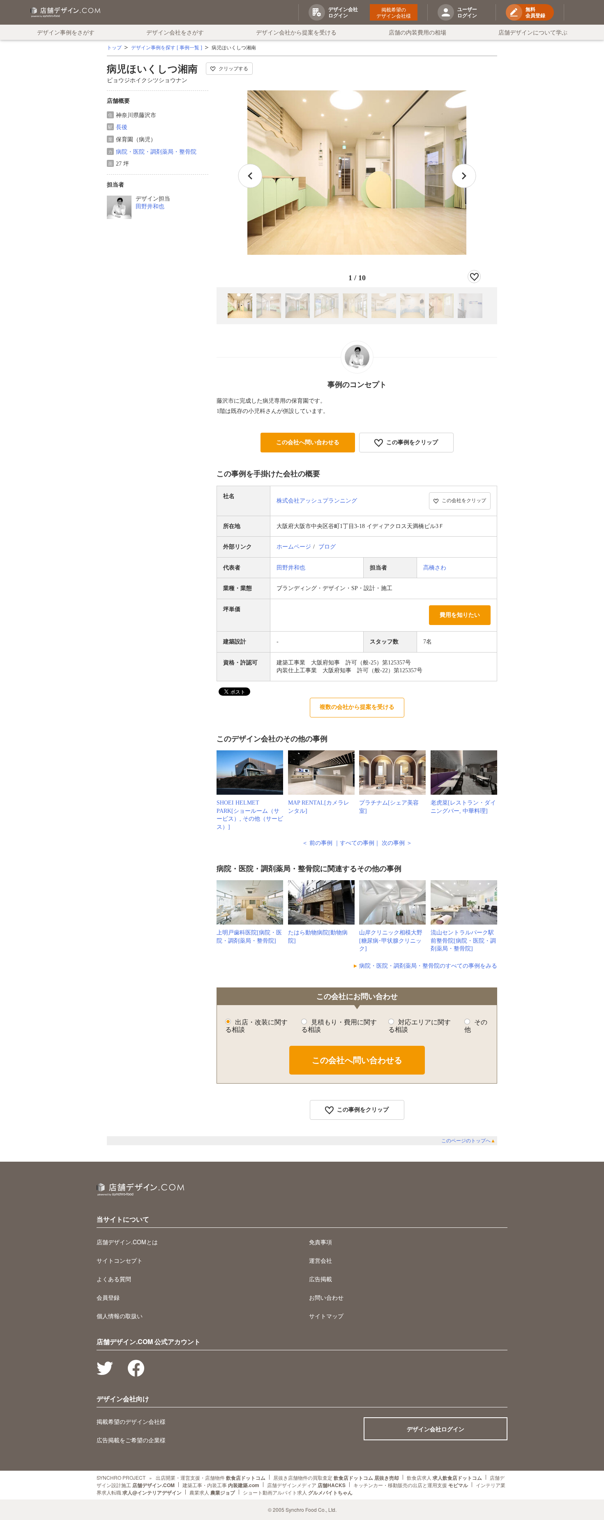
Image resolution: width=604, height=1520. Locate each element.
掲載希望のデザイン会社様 (393, 12)
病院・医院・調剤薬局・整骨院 (156, 152)
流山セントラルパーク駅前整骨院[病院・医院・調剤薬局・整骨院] (463, 941)
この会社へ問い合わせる (307, 442)
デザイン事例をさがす (66, 32)
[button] (464, 176)
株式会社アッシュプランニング (317, 501)
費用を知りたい (460, 615)
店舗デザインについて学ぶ (532, 32)
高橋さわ (434, 568)
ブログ (327, 547)
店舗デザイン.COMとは (127, 1242)
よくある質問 (114, 1279)
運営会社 (320, 1260)
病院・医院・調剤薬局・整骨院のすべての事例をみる (428, 966)
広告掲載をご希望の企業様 (131, 1440)
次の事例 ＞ (397, 843)
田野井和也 (150, 206)
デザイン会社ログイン (435, 1429)
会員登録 (108, 1297)
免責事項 (320, 1242)
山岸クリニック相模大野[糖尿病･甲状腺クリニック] (390, 941)
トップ (114, 48)
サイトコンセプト (120, 1260)
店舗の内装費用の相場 (417, 32)
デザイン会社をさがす (175, 32)
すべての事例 (357, 843)
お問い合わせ (326, 1297)
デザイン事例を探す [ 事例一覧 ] (166, 48)
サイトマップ (326, 1316)
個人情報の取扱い (120, 1316)
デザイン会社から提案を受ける (296, 32)
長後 (121, 127)
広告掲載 (320, 1279)
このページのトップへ (468, 1141)
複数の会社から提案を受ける (357, 707)
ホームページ (294, 547)
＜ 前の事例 (317, 843)
